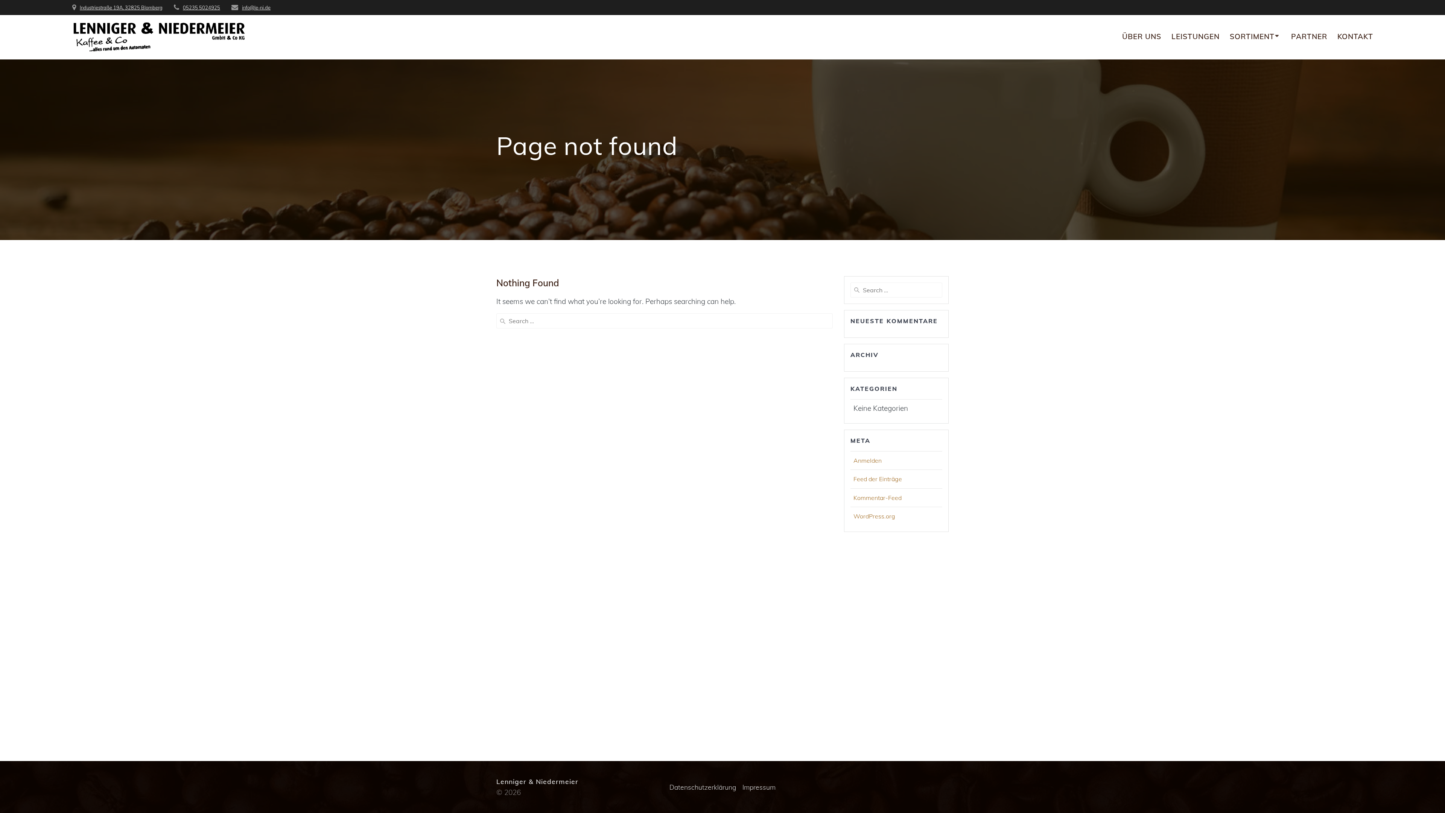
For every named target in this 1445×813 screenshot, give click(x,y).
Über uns (1141, 36)
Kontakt (1355, 36)
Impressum (759, 787)
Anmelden (867, 460)
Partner (1309, 36)
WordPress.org (874, 516)
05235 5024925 (201, 8)
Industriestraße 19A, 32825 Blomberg (121, 8)
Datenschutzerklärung (702, 787)
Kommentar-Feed (877, 497)
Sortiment (1252, 36)
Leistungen (1195, 36)
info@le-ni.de (256, 8)
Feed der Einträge (877, 479)
